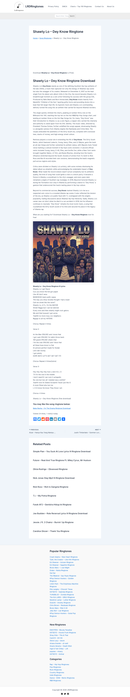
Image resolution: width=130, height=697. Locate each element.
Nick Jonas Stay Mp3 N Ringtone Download (54, 478)
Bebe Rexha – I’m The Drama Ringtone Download (52, 408)
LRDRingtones (34, 6)
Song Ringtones (46, 38)
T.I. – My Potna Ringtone (44, 496)
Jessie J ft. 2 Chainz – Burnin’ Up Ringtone (53, 522)
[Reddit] (68, 694)
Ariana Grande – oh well (59, 643)
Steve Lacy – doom (57, 641)
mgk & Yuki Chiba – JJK (59, 649)
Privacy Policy (53, 6)
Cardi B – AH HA (56, 638)
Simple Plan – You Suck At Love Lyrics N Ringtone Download (62, 451)
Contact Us (99, 6)
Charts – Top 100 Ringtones (81, 6)
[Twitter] (65, 694)
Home (35, 38)
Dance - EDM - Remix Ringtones (62, 678)
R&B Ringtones (55, 680)
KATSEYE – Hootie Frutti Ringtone (63, 633)
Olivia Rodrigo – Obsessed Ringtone (50, 469)
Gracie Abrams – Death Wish (61, 646)
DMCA (64, 6)
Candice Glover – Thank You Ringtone (51, 531)
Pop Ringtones (55, 667)
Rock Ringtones (56, 670)
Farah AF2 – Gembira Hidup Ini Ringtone (52, 504)
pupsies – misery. (56, 651)
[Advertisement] (65, 56)
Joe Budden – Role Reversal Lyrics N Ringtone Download (60, 513)
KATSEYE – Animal (57, 654)
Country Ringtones (57, 672)
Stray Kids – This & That (59, 635)
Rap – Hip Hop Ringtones (59, 664)
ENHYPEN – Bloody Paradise (61, 630)
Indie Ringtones (56, 675)
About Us (110, 6)
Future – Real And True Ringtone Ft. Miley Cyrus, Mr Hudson (62, 460)
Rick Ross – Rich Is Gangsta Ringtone (50, 487)
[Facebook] (62, 694)
